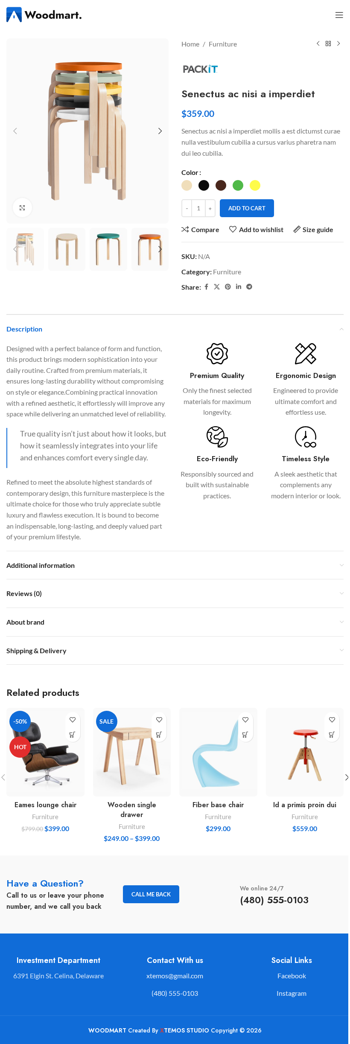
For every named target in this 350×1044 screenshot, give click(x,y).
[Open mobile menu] (339, 14)
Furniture (223, 44)
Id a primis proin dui (304, 805)
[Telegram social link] (249, 287)
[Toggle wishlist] (72, 719)
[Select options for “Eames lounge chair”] (72, 734)
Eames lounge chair (45, 805)
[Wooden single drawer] (132, 752)
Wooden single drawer (132, 809)
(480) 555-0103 (175, 993)
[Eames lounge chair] (45, 752)
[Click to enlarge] (22, 207)
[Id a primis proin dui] (305, 752)
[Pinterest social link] (227, 287)
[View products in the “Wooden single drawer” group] (159, 734)
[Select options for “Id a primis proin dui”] (331, 734)
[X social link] (216, 287)
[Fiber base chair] (218, 752)
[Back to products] (328, 44)
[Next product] (338, 44)
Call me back (151, 894)
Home (190, 44)
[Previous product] (318, 44)
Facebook (291, 975)
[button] (14, 131)
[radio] (186, 185)
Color (189, 172)
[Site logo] (44, 14)
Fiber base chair (218, 805)
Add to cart (246, 208)
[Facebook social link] (206, 287)
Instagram (291, 993)
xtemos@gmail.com (174, 975)
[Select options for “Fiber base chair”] (245, 734)
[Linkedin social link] (238, 287)
